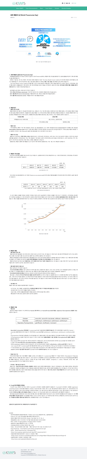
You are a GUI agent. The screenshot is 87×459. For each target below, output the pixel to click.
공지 (28, 450)
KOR (73, 3)
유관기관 (32, 450)
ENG (75, 3)
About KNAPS (24, 450)
